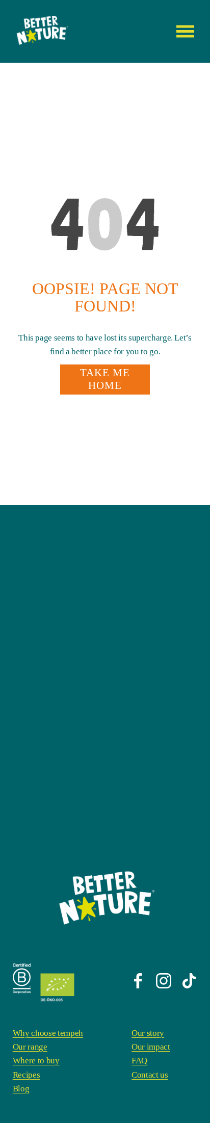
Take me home (105, 379)
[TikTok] (189, 981)
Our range (30, 1047)
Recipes (26, 1075)
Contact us (150, 1075)
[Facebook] (138, 981)
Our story (148, 1033)
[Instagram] (163, 981)
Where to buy (36, 1060)
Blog (21, 1088)
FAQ (139, 1060)
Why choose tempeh (48, 1033)
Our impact (151, 1047)
